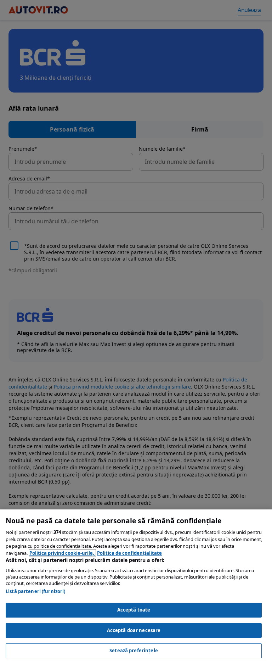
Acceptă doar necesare (134, 630)
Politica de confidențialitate (129, 553)
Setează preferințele (133, 650)
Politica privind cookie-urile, (62, 553)
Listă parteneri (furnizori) (36, 591)
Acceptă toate (134, 610)
